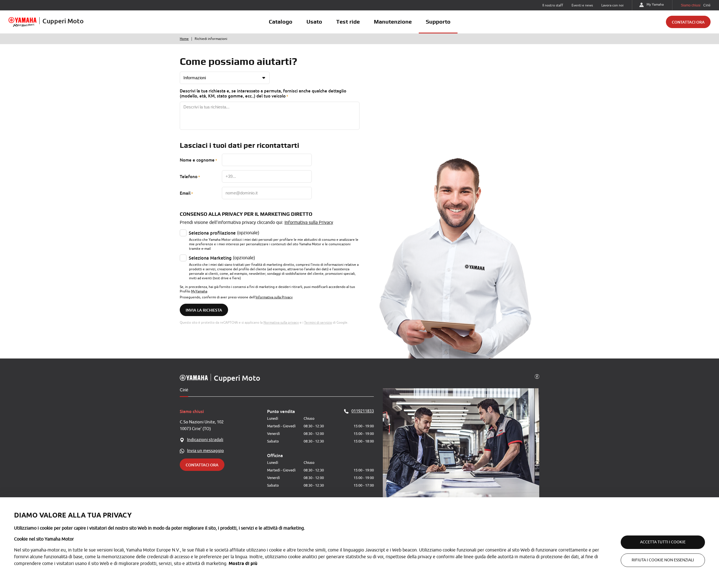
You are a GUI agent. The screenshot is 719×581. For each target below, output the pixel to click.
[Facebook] (537, 376)
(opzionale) (224, 233)
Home (184, 39)
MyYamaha (199, 291)
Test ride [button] (348, 21)
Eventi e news (582, 5)
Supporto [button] (438, 21)
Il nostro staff (552, 5)
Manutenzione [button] (393, 21)
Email (185, 193)
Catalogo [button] (280, 21)
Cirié (184, 389)
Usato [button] (314, 21)
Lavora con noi (612, 5)
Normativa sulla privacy (281, 322)
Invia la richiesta (204, 310)
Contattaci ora (688, 22)
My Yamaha (655, 4)
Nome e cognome (197, 159)
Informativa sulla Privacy (309, 222)
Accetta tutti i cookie (663, 542)
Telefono (188, 176)
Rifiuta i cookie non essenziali (663, 560)
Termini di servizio (318, 322)
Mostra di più (243, 563)
